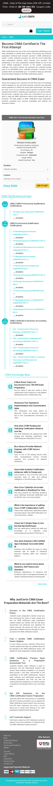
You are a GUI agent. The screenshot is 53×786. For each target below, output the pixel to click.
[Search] (4, 24)
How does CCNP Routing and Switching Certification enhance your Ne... (28, 429)
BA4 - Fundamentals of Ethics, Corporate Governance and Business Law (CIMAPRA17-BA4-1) (29, 360)
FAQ (5, 756)
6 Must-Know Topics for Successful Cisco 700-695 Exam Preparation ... (29, 385)
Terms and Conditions (12, 745)
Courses (7, 751)
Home (4, 37)
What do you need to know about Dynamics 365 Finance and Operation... (29, 567)
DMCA (6, 748)
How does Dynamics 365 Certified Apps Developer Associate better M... (29, 544)
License (7, 175)
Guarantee (8, 759)
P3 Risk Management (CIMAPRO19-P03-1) (29, 241)
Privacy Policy (9, 761)
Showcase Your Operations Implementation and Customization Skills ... (30, 406)
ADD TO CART (42, 186)
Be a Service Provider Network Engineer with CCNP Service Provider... (28, 449)
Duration (7, 165)
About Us (7, 735)
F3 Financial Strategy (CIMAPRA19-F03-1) (29, 275)
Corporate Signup (10, 740)
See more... (43, 584)
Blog (5, 738)
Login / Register (44, 31)
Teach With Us (9, 754)
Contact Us (8, 764)
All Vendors (8, 743)
